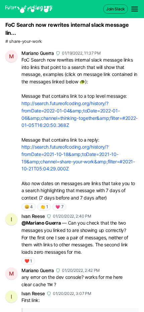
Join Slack (115, 8)
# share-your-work (23, 41)
